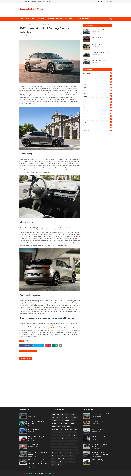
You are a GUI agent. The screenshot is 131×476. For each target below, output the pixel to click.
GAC (71, 429)
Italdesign (67, 435)
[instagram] (104, 1)
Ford (97, 87)
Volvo (66, 461)
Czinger (54, 426)
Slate (76, 453)
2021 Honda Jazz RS (34, 444)
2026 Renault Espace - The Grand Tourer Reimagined (100, 453)
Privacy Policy (41, 1)
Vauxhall (54, 461)
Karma (54, 438)
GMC (76, 429)
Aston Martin (97, 73)
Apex (53, 417)
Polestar (74, 447)
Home (20, 24)
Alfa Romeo (60, 414)
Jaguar (97, 96)
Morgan (54, 447)
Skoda (71, 453)
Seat (61, 453)
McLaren (97, 110)
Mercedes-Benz (97, 113)
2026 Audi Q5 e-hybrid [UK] (100, 52)
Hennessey (54, 435)
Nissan (97, 116)
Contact (27, 1)
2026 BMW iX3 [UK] (97, 45)
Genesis (64, 432)
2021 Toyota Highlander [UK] (100, 414)
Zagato (54, 464)
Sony (59, 455)
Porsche (97, 125)
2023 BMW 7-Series (34, 414)
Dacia (63, 426)
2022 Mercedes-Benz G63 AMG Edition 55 (38, 422)
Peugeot (97, 122)
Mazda (60, 444)
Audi (97, 76)
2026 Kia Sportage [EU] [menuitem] (55, 19)
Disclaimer (33, 1)
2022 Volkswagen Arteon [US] (101, 60)
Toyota (97, 127)
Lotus (59, 441)
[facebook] (98, 1)
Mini (66, 444)
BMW (97, 79)
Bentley (68, 417)
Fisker (66, 429)
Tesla (72, 458)
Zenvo (59, 464)
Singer (66, 453)
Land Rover (74, 438)
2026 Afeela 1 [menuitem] (42, 19)
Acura (53, 414)
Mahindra (74, 441)
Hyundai (26, 24)
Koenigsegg (60, 438)
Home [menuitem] (21, 19)
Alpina (66, 414)
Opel (97, 119)
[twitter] (101, 1)
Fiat (61, 429)
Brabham (54, 420)
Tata (68, 458)
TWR (63, 458)
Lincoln (54, 441)
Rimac (69, 450)
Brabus (61, 420)
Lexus (97, 107)
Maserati (54, 444)
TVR (59, 458)
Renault (64, 450)
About (21, 1)
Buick (72, 420)
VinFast (60, 461)
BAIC (62, 417)
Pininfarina (66, 447)
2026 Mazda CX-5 (97, 37)
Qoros (53, 450)
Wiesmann (72, 461)
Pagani (60, 447)
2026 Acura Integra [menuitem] (84, 19)
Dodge (68, 426)
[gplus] (110, 1)
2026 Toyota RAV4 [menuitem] (70, 19)
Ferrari (97, 84)
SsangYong (65, 455)
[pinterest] (107, 1)
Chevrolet (97, 81)
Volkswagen (97, 130)
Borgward (74, 417)
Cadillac (54, 423)
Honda (97, 90)
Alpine (72, 414)
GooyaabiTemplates (49, 473)
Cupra (72, 423)
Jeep (97, 99)
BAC (58, 417)
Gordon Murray (72, 432)
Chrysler (61, 423)
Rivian (75, 450)
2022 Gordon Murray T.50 (99, 29)
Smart (53, 455)
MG (69, 441)
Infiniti (61, 435)
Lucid (64, 441)
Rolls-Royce (55, 453)
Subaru (72, 455)
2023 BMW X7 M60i (34, 429)
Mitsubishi (71, 444)
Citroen (67, 423)
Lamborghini (97, 104)
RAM (58, 450)
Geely (58, 432)
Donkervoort (55, 429)
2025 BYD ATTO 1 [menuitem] (30, 19)
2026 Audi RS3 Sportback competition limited (99, 445)
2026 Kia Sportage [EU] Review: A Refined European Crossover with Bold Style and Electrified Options (38, 462)
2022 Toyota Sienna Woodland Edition (37, 453)
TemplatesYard (32, 473)
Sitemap (49, 1)
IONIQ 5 (60, 88)
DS (59, 426)
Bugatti (67, 420)
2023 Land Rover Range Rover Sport (37, 438)
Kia (97, 102)
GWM (53, 432)
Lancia (67, 438)
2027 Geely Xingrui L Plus (99, 437)
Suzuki (53, 458)
